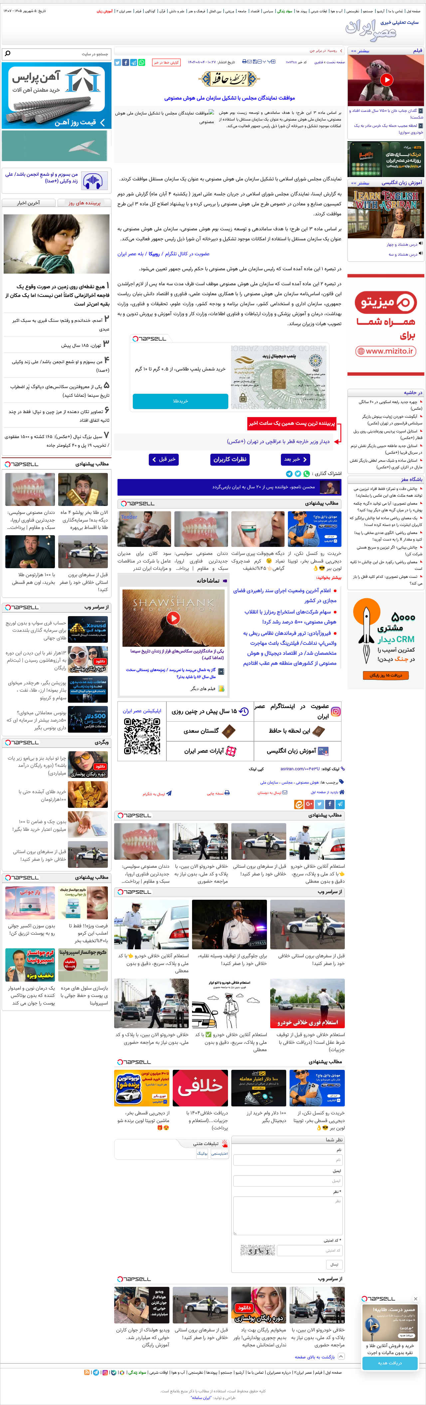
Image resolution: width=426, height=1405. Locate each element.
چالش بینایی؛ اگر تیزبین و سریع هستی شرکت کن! (389, 551)
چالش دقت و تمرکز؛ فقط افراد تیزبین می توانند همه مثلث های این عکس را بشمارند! (388, 492)
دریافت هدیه (390, 1363)
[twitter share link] (117, 62)
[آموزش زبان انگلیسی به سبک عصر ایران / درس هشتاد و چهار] (386, 212)
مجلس (287, 783)
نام (339, 1150)
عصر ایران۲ (303, 1373)
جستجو (368, 11)
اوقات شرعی (319, 11)
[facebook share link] (125, 62)
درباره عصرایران (279, 1373)
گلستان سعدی (201, 731)
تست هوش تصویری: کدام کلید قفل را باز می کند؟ (387, 580)
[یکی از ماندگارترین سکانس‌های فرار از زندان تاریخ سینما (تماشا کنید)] (173, 618)
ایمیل (337, 1171)
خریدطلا (180, 401)
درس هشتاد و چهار (402, 245)
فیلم (138, 11)
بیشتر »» (360, 50)
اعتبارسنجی (219, 1154)
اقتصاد (255, 11)
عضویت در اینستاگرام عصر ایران (291, 711)
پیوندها (211, 1373)
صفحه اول (413, 11)
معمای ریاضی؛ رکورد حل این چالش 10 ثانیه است (386, 565)
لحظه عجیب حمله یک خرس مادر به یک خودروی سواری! (388, 129)
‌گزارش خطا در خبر (166, 62)
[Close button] (415, 1298)
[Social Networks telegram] (289, 473)
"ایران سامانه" (201, 1398)
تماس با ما (395, 11)
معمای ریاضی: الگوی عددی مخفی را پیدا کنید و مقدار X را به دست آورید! (388, 536)
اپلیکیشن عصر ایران (142, 711)
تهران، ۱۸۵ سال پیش (81, 346)
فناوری (319, 62)
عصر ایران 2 (123, 11)
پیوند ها (301, 11)
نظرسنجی (352, 11)
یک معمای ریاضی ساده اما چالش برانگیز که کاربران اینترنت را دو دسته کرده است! (386, 521)
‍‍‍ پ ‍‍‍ (267, 61)
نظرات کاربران (230, 459)
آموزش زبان (104, 11)
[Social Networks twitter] (298, 473)
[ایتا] (299, 804)
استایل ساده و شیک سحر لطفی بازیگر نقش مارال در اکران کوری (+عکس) (386, 464)
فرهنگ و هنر (196, 11)
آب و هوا (336, 11)
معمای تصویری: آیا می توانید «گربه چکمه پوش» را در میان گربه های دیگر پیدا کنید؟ (387, 507)
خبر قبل (167, 459)
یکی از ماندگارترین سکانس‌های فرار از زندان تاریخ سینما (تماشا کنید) (177, 654)
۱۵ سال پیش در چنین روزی (204, 711)
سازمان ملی (269, 783)
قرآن (162, 11)
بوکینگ (202, 1154)
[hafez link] (229, 79)
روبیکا (154, 254)
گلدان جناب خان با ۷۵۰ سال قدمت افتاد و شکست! (386, 114)
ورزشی (229, 11)
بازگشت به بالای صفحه (315, 1357)
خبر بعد (292, 459)
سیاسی (268, 11)
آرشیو (380, 11)
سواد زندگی (284, 11)
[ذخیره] (254, 62)
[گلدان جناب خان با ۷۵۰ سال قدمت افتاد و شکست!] (386, 80)
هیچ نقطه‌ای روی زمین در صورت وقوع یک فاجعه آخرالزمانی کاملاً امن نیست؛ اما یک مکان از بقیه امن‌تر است (57, 295)
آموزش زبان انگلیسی (291, 751)
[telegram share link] (133, 62)
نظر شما (334, 1140)
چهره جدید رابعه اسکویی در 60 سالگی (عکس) (390, 405)
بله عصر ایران (130, 254)
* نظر (337, 1192)
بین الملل (215, 11)
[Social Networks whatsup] (306, 473)
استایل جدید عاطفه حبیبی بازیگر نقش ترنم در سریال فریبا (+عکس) (386, 449)
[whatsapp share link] (141, 62)
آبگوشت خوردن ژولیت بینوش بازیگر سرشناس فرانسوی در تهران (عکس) (392, 420)
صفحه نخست (335, 62)
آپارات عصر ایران (204, 751)
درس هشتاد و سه (403, 255)
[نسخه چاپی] (244, 61)
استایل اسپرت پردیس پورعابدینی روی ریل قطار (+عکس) (387, 434)
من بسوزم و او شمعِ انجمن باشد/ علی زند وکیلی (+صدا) (41, 177)
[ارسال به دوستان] (249, 61)
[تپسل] (135, 339)
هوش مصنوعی (307, 783)
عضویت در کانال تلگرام (187, 254)
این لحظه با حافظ (289, 731)
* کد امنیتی (332, 1241)
